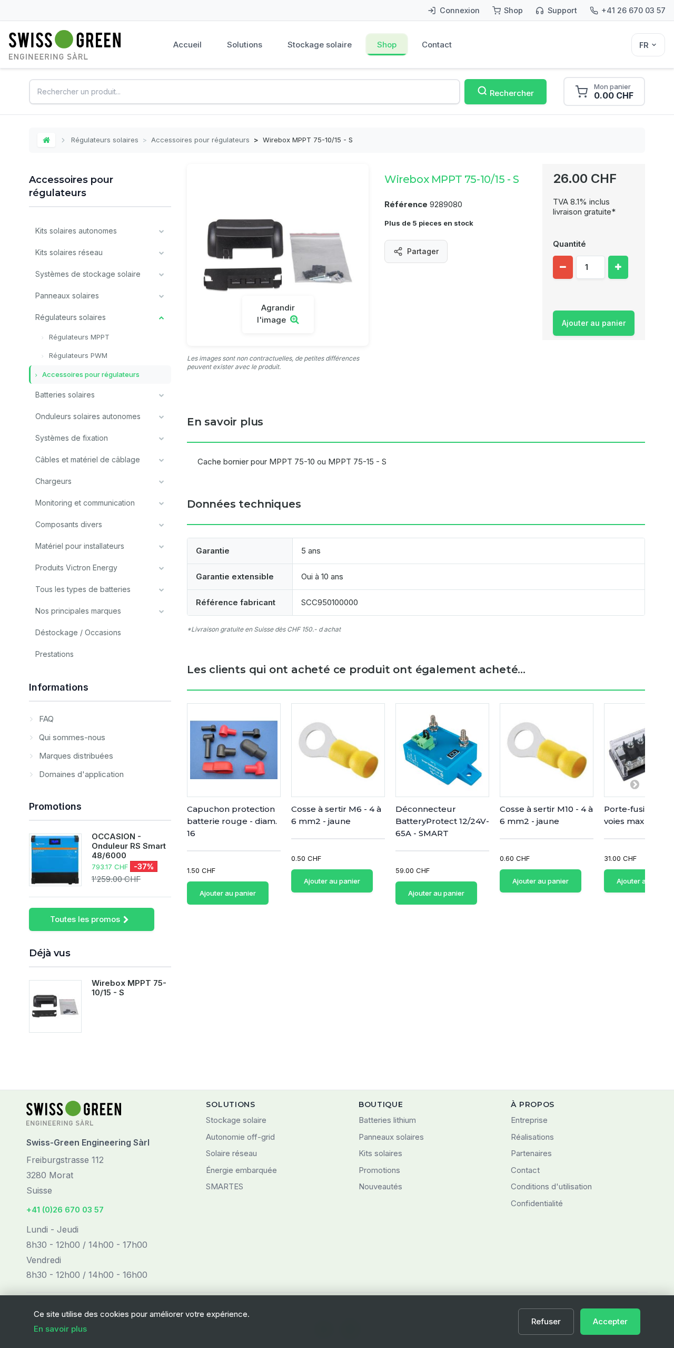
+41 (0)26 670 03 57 (65, 1210)
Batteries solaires (65, 394)
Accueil (187, 45)
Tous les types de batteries (83, 589)
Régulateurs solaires (104, 139)
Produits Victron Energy (76, 567)
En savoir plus (60, 1329)
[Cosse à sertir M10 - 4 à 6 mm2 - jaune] (546, 750)
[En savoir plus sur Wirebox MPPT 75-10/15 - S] (55, 1006)
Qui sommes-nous (71, 737)
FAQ (45, 719)
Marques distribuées (75, 756)
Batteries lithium (387, 1120)
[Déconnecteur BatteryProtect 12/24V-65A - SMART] (442, 750)
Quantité (569, 244)
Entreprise (529, 1120)
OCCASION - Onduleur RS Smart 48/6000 (129, 845)
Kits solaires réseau (69, 252)
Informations (58, 687)
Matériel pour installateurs (79, 545)
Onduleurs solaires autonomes (88, 416)
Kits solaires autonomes (76, 230)
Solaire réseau (231, 1153)
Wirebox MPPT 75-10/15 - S (129, 987)
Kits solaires (380, 1153)
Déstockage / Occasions (78, 632)
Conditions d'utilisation (551, 1186)
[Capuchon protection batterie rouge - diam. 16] (234, 750)
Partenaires (531, 1153)
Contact (437, 45)
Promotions (55, 806)
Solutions (244, 45)
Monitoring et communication (85, 502)
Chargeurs (53, 481)
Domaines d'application (80, 774)
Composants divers (68, 524)
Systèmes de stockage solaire (88, 273)
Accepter (610, 1321)
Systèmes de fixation (71, 437)
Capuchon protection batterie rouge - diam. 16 (232, 821)
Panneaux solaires (67, 295)
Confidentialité (537, 1203)
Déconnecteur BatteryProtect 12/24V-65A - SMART (442, 821)
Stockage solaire (320, 45)
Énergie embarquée (241, 1170)
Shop (387, 45)
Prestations (54, 653)
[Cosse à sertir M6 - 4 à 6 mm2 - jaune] (338, 750)
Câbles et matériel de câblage (87, 459)
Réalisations (532, 1137)
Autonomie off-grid (240, 1137)
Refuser (546, 1321)
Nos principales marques (78, 610)
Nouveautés (380, 1186)
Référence (406, 204)
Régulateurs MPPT (78, 337)
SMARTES (224, 1186)
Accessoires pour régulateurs (200, 139)
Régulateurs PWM (77, 355)
